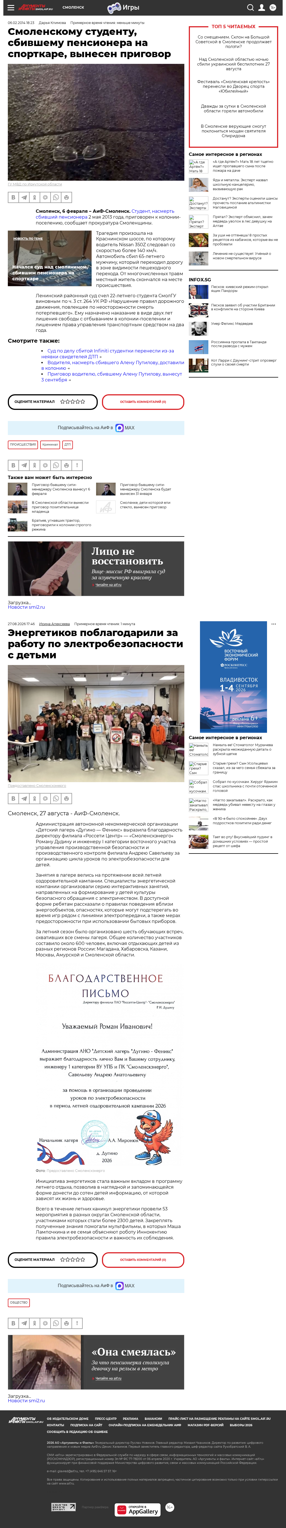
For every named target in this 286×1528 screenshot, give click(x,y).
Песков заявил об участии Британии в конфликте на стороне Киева (243, 307)
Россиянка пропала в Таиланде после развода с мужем (238, 344)
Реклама (130, 1419)
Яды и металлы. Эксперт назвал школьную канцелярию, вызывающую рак (240, 184)
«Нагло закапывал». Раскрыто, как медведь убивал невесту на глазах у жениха (244, 804)
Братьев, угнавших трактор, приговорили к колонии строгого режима (61, 524)
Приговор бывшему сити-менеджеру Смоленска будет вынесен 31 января (145, 489)
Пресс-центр (105, 1419)
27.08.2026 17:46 (21, 624)
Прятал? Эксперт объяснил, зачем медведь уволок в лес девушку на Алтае (242, 221)
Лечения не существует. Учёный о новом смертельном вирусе (242, 256)
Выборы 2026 (241, 1425)
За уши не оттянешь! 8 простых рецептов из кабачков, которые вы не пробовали (245, 239)
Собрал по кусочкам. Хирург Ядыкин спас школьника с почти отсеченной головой (245, 786)
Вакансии (153, 1419)
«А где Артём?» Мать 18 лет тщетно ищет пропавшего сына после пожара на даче (243, 166)
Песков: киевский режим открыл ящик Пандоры (239, 289)
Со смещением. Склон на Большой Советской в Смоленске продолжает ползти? (234, 42)
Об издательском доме (68, 1419)
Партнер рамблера (95, 1507)
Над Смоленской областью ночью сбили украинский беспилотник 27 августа (233, 64)
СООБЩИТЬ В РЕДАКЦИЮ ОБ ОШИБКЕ (77, 1432)
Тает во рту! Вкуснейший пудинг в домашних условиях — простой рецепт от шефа (242, 841)
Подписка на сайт (86, 1425)
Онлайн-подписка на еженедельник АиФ (145, 1425)
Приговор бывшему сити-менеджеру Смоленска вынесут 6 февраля (61, 489)
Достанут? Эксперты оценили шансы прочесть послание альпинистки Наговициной (245, 202)
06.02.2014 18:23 (21, 23)
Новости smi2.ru (26, 607)
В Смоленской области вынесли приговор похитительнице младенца (60, 507)
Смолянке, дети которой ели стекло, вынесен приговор (145, 505)
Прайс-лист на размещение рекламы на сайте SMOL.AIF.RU (219, 1419)
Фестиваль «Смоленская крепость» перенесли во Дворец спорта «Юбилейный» (233, 86)
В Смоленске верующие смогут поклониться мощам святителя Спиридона (233, 131)
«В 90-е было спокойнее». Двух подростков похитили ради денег (242, 820)
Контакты (55, 1425)
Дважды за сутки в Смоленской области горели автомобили (233, 108)
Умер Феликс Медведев (232, 324)
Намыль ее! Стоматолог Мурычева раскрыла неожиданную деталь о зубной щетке (243, 749)
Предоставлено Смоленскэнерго (37, 786)
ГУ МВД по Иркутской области (35, 184)
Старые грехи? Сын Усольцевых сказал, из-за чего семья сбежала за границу (244, 767)
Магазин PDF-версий (205, 1425)
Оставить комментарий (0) (143, 402)
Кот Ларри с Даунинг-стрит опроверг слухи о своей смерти (244, 362)
